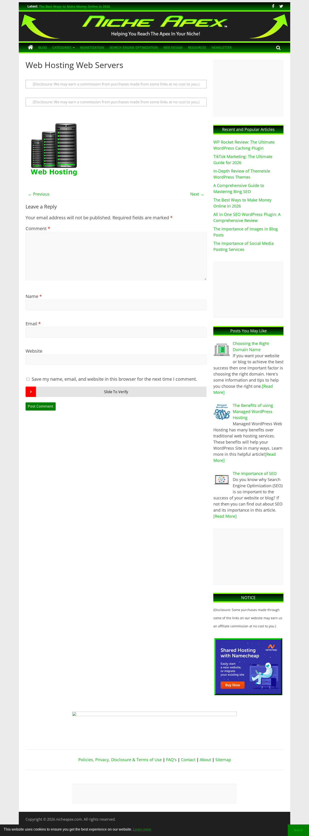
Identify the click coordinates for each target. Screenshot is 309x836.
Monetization (92, 47)
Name (34, 296)
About (205, 759)
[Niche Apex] (154, 14)
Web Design (173, 47)
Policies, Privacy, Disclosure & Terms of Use (120, 759)
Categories (61, 47)
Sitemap (223, 759)
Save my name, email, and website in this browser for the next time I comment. (114, 379)
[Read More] (225, 516)
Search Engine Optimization (133, 47)
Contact (188, 759)
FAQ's (171, 759)
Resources (197, 47)
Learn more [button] (142, 829)
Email (33, 324)
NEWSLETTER (222, 47)
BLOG (42, 47)
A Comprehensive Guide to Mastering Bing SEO (75, 6)
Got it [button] (298, 830)
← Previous (39, 194)
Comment (38, 228)
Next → (197, 194)
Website (34, 351)
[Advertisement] (248, 88)
